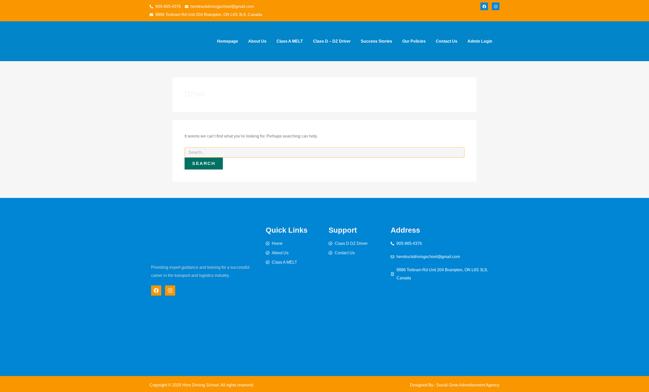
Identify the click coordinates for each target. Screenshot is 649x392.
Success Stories (376, 41)
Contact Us (446, 41)
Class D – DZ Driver (332, 41)
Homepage (227, 41)
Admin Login (479, 41)
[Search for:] (324, 152)
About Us (257, 41)
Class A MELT (290, 41)
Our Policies (414, 41)
